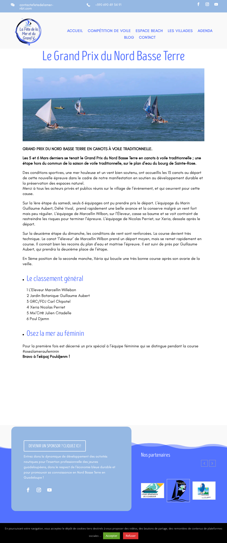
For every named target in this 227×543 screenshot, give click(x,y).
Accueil (75, 31)
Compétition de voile (109, 31)
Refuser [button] (131, 536)
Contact (147, 38)
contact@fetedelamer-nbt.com (36, 6)
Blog (129, 38)
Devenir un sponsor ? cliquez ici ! (55, 446)
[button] (212, 463)
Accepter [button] (111, 536)
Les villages (180, 31)
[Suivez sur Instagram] (207, 4)
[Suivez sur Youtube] (216, 4)
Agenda (205, 31)
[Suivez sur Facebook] (198, 4)
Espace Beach (149, 31)
